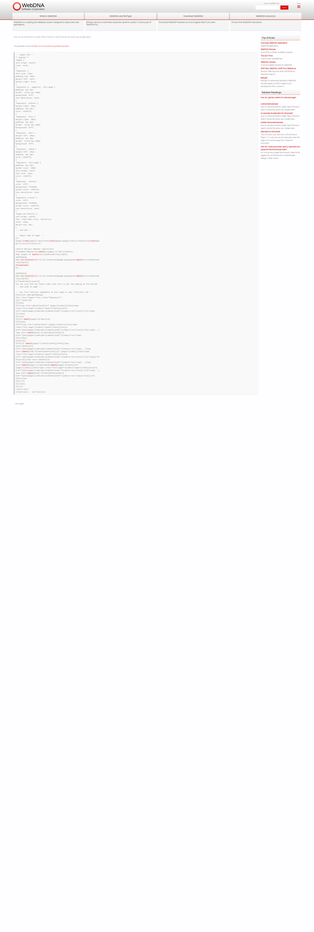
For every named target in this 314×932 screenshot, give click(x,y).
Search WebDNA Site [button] (271, 3)
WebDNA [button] (33, 5)
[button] (48, 16)
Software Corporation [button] (33, 9)
